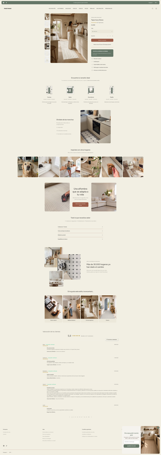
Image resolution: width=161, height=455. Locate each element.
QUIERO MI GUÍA (131, 446)
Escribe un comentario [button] (112, 339)
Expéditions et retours (62, 239)
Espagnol (5, 452)
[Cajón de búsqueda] (152, 8)
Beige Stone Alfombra (51, 412)
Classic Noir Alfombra (51, 398)
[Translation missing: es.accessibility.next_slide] (47, 60)
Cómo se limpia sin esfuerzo (64, 231)
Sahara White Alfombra (51, 378)
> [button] (91, 417)
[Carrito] (156, 8)
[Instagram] (3, 2)
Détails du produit (62, 235)
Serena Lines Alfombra (51, 351)
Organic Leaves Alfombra (51, 364)
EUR (10, 452)
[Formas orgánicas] (89, 309)
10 (88, 417)
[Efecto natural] (53, 309)
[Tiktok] (6, 2)
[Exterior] (107, 309)
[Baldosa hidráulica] (71, 309)
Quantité (93, 35)
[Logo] (7, 8)
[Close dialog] (158, 428)
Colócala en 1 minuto (62, 226)
